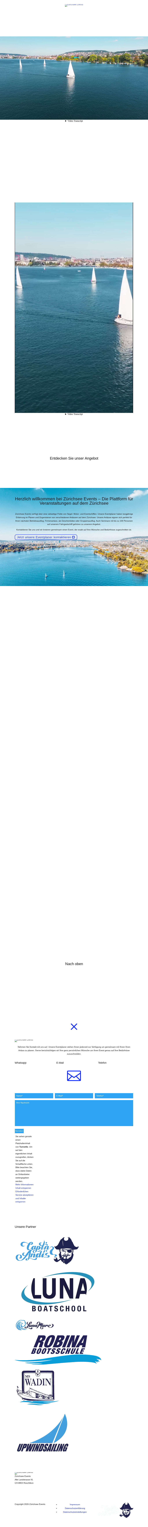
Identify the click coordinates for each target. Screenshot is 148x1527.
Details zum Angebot (72, 880)
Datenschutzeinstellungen (75, 1512)
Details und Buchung (72, 618)
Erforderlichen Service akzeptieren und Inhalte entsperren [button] (24, 1196)
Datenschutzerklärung (75, 1508)
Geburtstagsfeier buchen (72, 952)
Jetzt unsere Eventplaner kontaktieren (44, 537)
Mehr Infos (72, 684)
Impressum (75, 1504)
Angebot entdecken (72, 749)
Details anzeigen (72, 814)
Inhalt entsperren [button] (23, 1188)
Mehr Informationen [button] (24, 1184)
